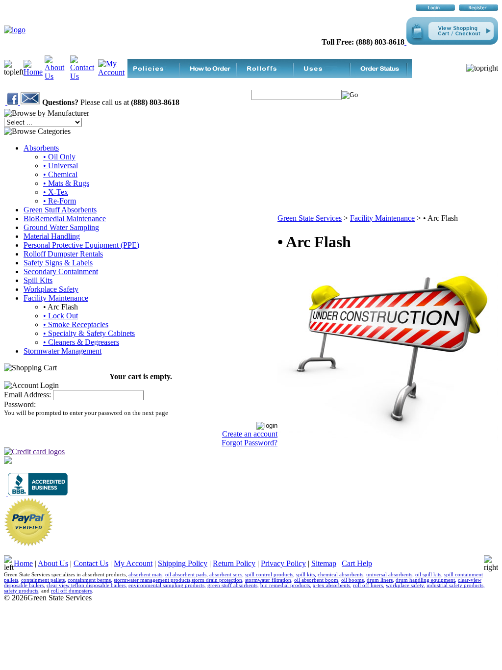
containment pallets (43, 580)
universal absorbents (389, 574)
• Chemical (60, 174)
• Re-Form (59, 201)
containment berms (89, 580)
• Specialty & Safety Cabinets (89, 333)
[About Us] (57, 76)
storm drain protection (217, 580)
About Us (53, 563)
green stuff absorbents (232, 585)
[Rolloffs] (269, 75)
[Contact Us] (84, 76)
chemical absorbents (340, 574)
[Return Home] (14, 30)
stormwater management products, (153, 580)
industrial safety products (455, 585)
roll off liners (368, 585)
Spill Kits (38, 280)
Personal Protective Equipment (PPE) (81, 245)
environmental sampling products (166, 585)
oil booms (352, 580)
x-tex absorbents (331, 585)
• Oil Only (59, 157)
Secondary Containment (61, 271)
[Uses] (326, 75)
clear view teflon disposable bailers (86, 585)
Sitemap (323, 563)
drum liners (380, 580)
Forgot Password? (249, 442)
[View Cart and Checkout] (451, 42)
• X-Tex (55, 192)
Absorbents (41, 148)
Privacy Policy (283, 563)
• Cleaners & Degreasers (81, 342)
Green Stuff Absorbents (60, 210)
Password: (20, 404)
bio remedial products (285, 585)
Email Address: (27, 394)
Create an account (249, 434)
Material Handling (52, 236)
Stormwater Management (62, 351)
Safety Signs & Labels (58, 262)
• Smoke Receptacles (75, 324)
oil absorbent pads (185, 574)
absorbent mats (145, 574)
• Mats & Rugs (66, 183)
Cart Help (357, 563)
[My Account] (112, 72)
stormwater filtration (268, 580)
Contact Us (91, 563)
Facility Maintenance (56, 298)
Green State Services (309, 218)
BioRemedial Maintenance (65, 218)
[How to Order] (212, 75)
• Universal (60, 165)
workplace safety (405, 585)
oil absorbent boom (316, 580)
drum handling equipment (425, 580)
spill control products (269, 574)
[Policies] (155, 75)
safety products (21, 590)
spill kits (305, 574)
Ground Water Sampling (61, 227)
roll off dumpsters (71, 590)
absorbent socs (225, 574)
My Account (133, 563)
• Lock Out (60, 315)
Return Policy (234, 563)
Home (23, 563)
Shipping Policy (182, 563)
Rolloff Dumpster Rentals (63, 254)
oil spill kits (428, 574)
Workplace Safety (51, 289)
